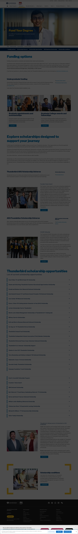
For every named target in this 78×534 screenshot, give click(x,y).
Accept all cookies (44, 529)
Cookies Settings (51, 531)
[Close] (76, 532)
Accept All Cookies (67, 531)
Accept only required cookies (57, 529)
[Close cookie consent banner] (76, 527)
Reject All (59, 531)
